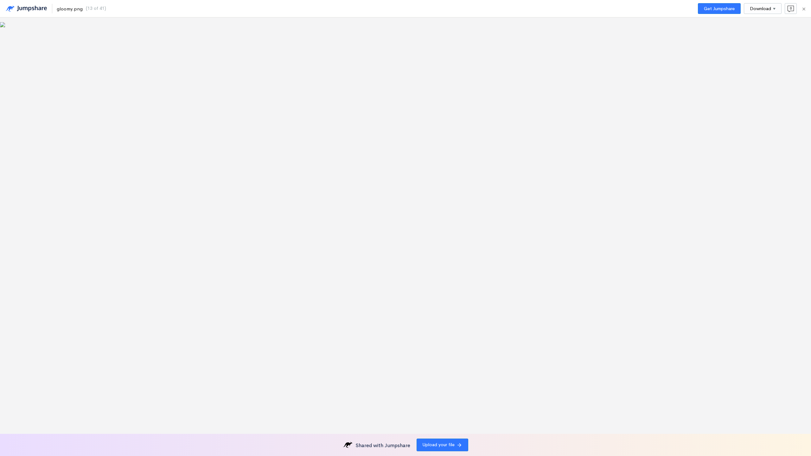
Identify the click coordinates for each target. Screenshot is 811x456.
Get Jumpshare (719, 8)
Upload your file (439, 444)
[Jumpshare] (26, 8)
